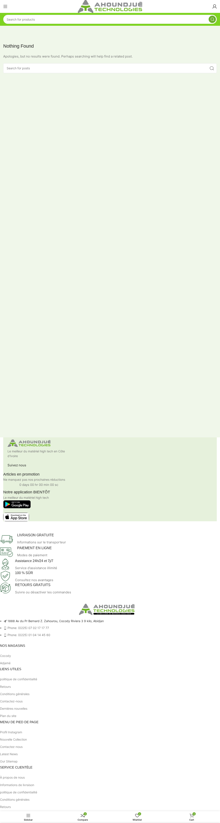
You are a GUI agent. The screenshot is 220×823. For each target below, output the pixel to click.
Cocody (5, 656)
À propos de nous (12, 777)
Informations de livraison (17, 785)
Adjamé (5, 663)
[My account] (214, 6)
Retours (5, 686)
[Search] (212, 19)
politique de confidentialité (18, 679)
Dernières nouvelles (13, 708)
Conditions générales (14, 694)
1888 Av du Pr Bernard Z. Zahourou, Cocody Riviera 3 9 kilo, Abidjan (56, 621)
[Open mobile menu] (5, 6)
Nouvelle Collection (13, 739)
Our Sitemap (9, 761)
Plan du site (8, 716)
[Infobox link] (107, 539)
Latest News (9, 754)
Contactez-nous (11, 701)
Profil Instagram (11, 732)
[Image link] (29, 443)
